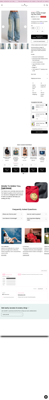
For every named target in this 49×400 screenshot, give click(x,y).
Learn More (26, 255)
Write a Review (44, 270)
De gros (28, 359)
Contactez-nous (5, 366)
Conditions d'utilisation (7, 377)
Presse (27, 355)
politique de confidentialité (8, 379)
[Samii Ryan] (24, 5)
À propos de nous (30, 348)
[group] (24, 242)
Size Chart (33, 74)
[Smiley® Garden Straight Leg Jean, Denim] (3, 46)
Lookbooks (28, 352)
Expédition (4, 370)
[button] (35, 11)
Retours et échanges (6, 374)
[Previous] (3, 26)
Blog (27, 350)
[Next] (25, 26)
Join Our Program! (6, 368)
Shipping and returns (36, 78)
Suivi (2, 372)
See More (3, 255)
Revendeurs (29, 357)
